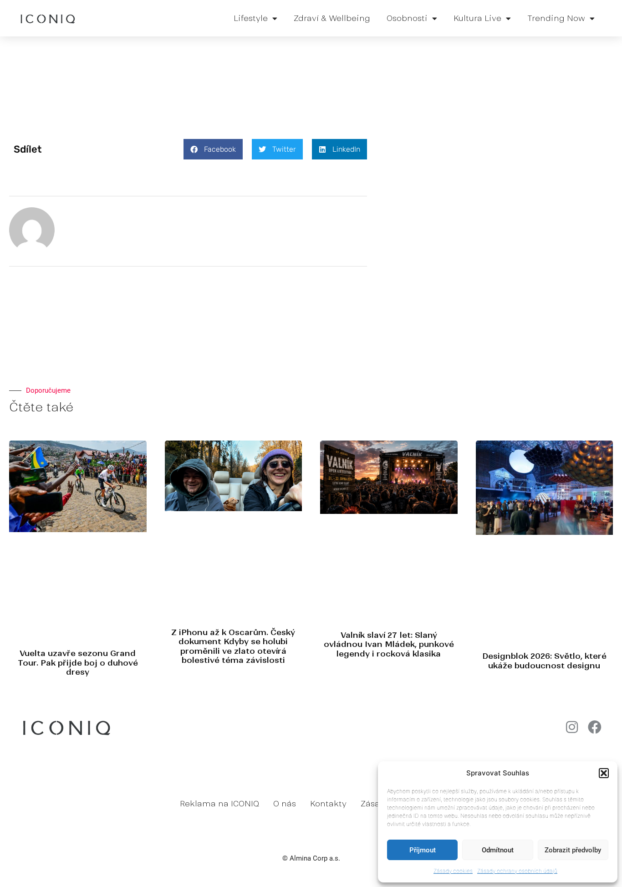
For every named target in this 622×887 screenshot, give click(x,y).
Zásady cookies (453, 870)
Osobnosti (407, 18)
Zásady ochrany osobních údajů (517, 870)
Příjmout (422, 850)
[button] (603, 773)
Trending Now (556, 18)
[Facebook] (595, 727)
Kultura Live (477, 18)
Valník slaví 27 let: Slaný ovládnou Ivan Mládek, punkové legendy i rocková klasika (389, 644)
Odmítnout (498, 850)
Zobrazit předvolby (573, 850)
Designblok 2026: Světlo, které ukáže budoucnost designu (544, 660)
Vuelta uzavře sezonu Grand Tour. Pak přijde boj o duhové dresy (78, 662)
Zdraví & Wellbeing (332, 18)
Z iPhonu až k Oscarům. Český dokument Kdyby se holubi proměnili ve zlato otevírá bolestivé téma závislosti (233, 646)
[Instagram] (572, 727)
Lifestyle (251, 18)
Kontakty (328, 804)
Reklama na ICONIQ (219, 804)
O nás (284, 804)
